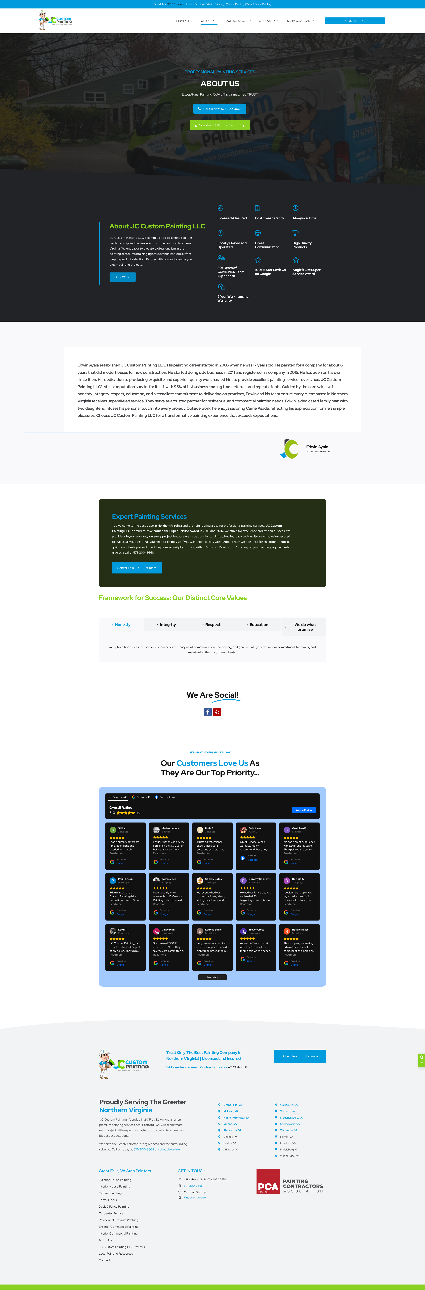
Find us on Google (195, 1197)
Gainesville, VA (289, 1105)
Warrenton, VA (289, 1130)
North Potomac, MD (236, 1117)
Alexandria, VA (232, 1130)
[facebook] (208, 712)
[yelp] (217, 712)
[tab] (121, 624)
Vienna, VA (230, 1124)
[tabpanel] (212, 649)
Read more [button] (116, 853)
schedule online (169, 1149)
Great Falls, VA (232, 1105)
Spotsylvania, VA (290, 1124)
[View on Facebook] (243, 830)
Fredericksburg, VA (291, 1117)
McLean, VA (230, 1111)
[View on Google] (113, 830)
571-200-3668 (143, 552)
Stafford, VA (287, 1111)
